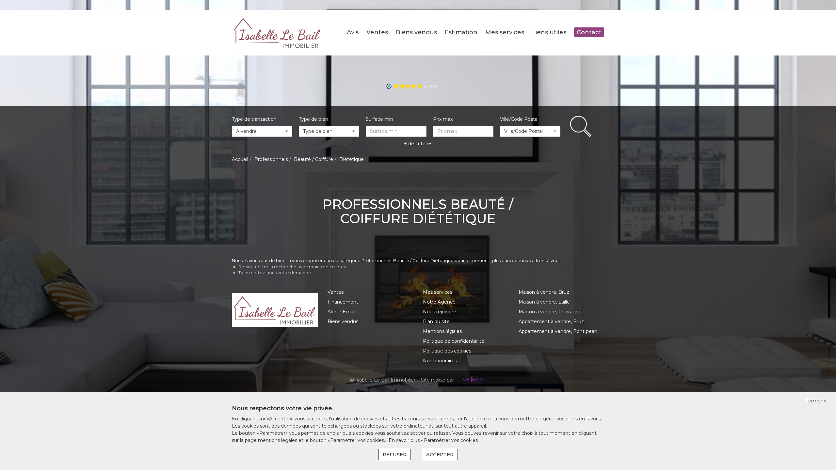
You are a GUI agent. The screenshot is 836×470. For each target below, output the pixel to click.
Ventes (377, 32)
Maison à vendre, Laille (544, 302)
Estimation (461, 32)
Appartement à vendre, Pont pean (558, 331)
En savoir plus (405, 440)
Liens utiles (549, 32)
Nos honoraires (440, 361)
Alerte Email (341, 312)
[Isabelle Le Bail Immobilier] (277, 32)
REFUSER (395, 454)
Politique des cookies (447, 351)
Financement (343, 302)
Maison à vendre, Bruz (544, 292)
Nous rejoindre (439, 312)
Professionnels (271, 159)
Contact (589, 32)
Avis (353, 32)
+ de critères (418, 144)
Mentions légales (442, 331)
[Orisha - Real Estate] (472, 380)
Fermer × (815, 401)
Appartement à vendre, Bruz (551, 321)
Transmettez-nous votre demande (274, 272)
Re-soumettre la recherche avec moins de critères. (292, 266)
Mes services (504, 32)
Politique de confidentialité (453, 341)
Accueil (240, 159)
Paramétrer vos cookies (451, 440)
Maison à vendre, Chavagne (550, 312)
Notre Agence (439, 302)
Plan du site (436, 321)
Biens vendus (416, 32)
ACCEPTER (440, 454)
